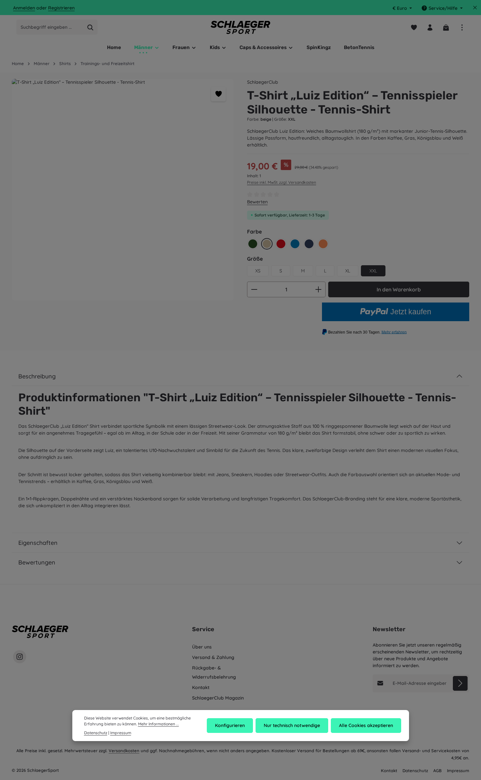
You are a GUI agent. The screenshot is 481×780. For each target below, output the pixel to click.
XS (257, 271)
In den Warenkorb (399, 289)
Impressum (458, 770)
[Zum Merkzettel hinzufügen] (218, 94)
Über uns (202, 647)
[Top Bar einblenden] (461, 27)
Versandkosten (124, 750)
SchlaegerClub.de (276, 8)
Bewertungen (36, 562)
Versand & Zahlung (213, 657)
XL (347, 271)
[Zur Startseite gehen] (241, 27)
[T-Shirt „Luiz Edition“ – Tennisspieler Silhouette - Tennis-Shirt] (123, 190)
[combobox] (50, 27)
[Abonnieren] (460, 683)
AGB (437, 770)
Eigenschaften (38, 542)
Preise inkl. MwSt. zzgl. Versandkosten (281, 182)
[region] (122, 190)
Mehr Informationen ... (158, 723)
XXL (373, 271)
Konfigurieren (230, 725)
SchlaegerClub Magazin (218, 698)
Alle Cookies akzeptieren (366, 725)
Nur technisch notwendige (292, 725)
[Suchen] (90, 27)
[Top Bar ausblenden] (475, 7)
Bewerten (257, 202)
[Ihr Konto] (429, 27)
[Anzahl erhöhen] (319, 289)
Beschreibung (37, 376)
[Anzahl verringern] (254, 289)
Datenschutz (415, 770)
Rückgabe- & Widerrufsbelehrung (214, 672)
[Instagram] (19, 656)
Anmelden (24, 8)
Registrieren (61, 8)
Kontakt (200, 687)
